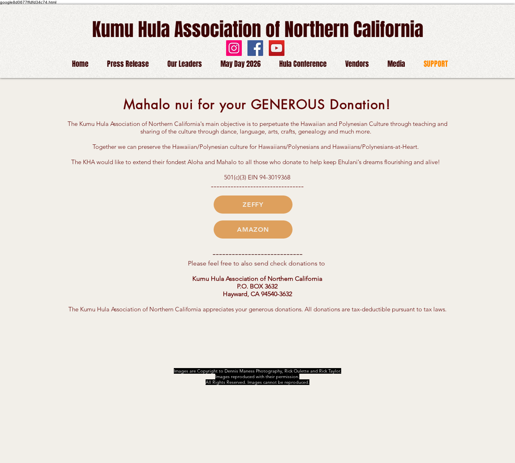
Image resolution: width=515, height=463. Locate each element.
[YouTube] (276, 48)
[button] (357, 63)
